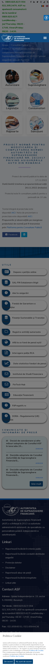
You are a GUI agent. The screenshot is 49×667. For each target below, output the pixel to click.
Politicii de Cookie (36, 650)
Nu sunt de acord (23, 661)
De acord (8, 661)
